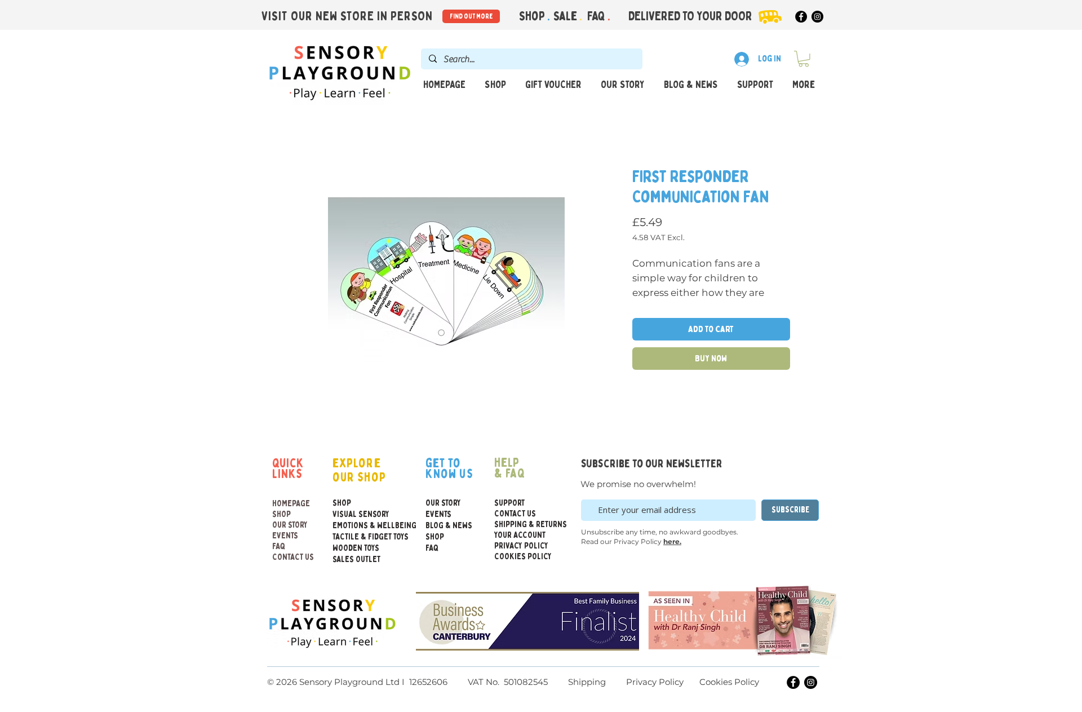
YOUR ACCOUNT (520, 535)
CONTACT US (293, 557)
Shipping (587, 681)
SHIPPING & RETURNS (521, 524)
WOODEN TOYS (355, 548)
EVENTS (285, 535)
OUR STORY (290, 525)
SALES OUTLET (356, 559)
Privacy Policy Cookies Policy (691, 681)
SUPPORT (509, 503)
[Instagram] (817, 17)
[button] (803, 59)
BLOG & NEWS (448, 525)
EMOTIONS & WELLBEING (356, 525)
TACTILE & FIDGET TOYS (356, 537)
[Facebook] (801, 17)
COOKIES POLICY (521, 556)
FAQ (597, 16)
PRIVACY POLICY (521, 546)
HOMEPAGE (291, 503)
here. (672, 541)
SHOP (281, 514)
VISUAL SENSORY (356, 514)
